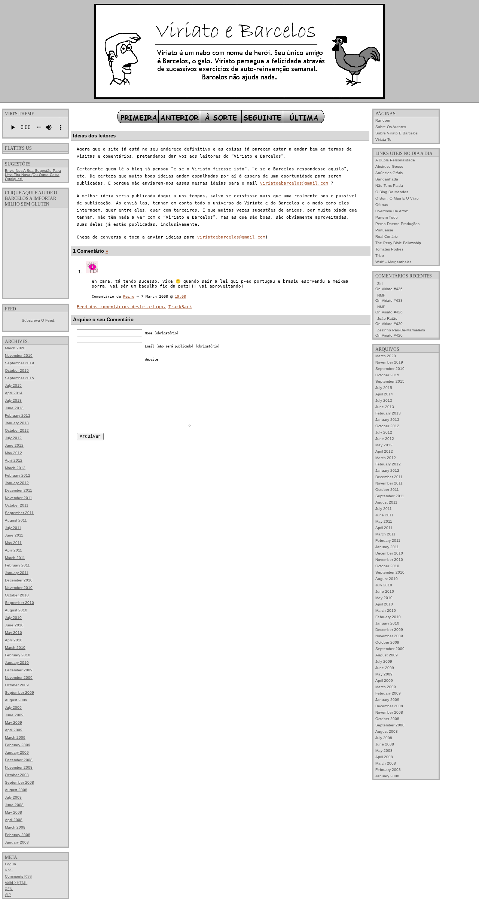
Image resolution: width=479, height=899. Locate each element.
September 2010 (19, 603)
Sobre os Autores (390, 127)
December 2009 (19, 670)
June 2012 (14, 445)
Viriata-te (383, 139)
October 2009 (17, 685)
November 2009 (19, 677)
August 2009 (16, 700)
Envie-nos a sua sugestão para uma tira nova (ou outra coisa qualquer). (33, 174)
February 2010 (17, 655)
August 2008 (16, 790)
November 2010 (19, 588)
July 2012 (13, 438)
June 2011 (14, 535)
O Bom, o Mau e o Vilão (397, 198)
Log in (10, 864)
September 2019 (19, 363)
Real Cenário (386, 236)
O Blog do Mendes (391, 192)
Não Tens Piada (389, 185)
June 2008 (14, 805)
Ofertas (381, 205)
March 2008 (15, 827)
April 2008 (13, 820)
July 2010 (13, 618)
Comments (18, 876)
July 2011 (13, 528)
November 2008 (19, 767)
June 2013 (14, 408)
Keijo (128, 296)
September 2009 (19, 692)
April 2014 (13, 393)
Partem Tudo (386, 217)
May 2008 (13, 812)
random (382, 120)
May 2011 (13, 543)
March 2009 (15, 737)
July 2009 (13, 707)
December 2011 (18, 490)
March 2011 (15, 558)
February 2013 (17, 415)
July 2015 (13, 385)
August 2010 (16, 610)
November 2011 (18, 498)
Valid (16, 883)
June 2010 (14, 625)
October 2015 (17, 370)
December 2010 (19, 580)
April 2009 (13, 730)
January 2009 (17, 752)
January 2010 (17, 662)
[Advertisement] (35, 252)
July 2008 (13, 797)
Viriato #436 (392, 289)
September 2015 (19, 378)
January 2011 (16, 573)
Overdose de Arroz (391, 211)
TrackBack (180, 306)
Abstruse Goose (389, 166)
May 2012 (13, 453)
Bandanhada (386, 179)
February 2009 (17, 745)
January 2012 (17, 483)
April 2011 (13, 550)
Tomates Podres (389, 249)
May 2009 (13, 722)
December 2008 (19, 760)
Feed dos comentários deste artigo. (121, 306)
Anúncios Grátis (389, 173)
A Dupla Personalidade (395, 160)
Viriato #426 (392, 312)
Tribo (379, 255)
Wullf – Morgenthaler (393, 262)
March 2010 (15, 648)
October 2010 (17, 595)
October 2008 (17, 775)
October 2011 (16, 505)
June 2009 (14, 715)
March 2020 (15, 348)
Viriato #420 (392, 324)
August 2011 (16, 520)
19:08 (180, 296)
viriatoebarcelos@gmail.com (294, 183)
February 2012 (17, 475)
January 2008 (17, 842)
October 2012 (17, 430)
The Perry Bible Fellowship (398, 243)
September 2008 (19, 782)
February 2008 (17, 835)
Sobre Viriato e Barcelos (396, 133)
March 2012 (15, 468)
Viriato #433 (392, 300)
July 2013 (13, 400)
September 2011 (19, 513)
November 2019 (19, 355)
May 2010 (13, 633)
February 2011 (17, 565)
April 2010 (13, 640)
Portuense (384, 230)
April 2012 (13, 460)
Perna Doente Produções (397, 224)
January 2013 (17, 423)
